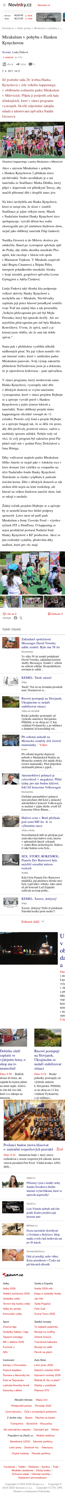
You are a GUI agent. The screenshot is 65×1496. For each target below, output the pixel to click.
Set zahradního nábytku (17, 1429)
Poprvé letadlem (12, 1370)
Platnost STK (41, 1390)
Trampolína (16, 1423)
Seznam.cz (44, 5)
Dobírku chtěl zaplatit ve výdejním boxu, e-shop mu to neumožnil (13, 1059)
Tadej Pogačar (42, 1303)
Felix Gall (39, 1308)
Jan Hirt (38, 1298)
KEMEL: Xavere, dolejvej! (39, 898)
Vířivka (55, 1429)
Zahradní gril (41, 1429)
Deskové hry (31, 1447)
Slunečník (31, 1423)
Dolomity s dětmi (12, 1390)
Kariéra (46, 1466)
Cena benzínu (13, 1411)
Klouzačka (46, 1423)
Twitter (22, 1466)
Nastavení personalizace (32, 1477)
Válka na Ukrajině (30, 711)
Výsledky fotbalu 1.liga (15, 1331)
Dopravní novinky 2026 (47, 1375)
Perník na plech (43, 1352)
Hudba (24, 873)
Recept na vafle (43, 1347)
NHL (5, 1352)
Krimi (24, 749)
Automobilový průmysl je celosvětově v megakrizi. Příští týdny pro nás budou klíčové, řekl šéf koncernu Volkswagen (41, 781)
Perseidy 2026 (43, 1405)
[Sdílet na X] (21, 618)
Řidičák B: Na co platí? (47, 1380)
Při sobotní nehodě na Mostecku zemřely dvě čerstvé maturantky (41, 741)
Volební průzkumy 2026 (16, 1293)
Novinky (6, 52)
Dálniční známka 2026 (47, 1370)
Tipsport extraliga (13, 1336)
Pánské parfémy (41, 1453)
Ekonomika (27, 652)
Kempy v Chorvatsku (15, 1365)
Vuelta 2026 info (43, 1288)
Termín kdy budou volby (16, 1303)
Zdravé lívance (42, 1336)
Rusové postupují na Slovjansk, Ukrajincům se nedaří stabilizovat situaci (41, 702)
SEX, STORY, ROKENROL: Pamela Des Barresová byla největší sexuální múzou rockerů (40, 862)
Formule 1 (9, 1347)
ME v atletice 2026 (13, 1341)
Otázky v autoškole (45, 1385)
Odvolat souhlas (41, 1474)
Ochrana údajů (20, 1474)
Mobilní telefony (45, 1435)
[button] (32, 140)
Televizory (47, 1447)
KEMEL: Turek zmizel (36, 677)
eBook (10, 64)
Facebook (9, 1466)
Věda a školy (28, 830)
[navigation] (4, 5)
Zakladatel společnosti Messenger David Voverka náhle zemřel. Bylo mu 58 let (40, 643)
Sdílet (23, 64)
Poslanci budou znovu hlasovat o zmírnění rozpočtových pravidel (28, 1147)
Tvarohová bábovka (45, 1341)
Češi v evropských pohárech (40, 1411)
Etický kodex (43, 1470)
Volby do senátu (12, 1308)
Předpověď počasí (21, 1405)
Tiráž (55, 1466)
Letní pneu (15, 1447)
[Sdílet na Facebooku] (15, 618)
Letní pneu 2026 (43, 1365)
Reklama (34, 1466)
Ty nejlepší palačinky (46, 1326)
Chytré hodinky (20, 1453)
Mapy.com (42, 1399)
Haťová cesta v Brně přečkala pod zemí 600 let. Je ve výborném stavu (40, 821)
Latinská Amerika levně (16, 1385)
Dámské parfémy (43, 1441)
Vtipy (24, 682)
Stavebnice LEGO (20, 1441)
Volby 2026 (9, 1288)
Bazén (28, 1417)
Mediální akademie (22, 1470)
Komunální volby (12, 1313)
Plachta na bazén (45, 1417)
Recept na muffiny (44, 1331)
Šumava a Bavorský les (16, 1375)
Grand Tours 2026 (44, 1313)
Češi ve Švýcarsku (13, 1380)
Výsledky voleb (11, 1298)
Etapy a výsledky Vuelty (47, 1293)
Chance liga (9, 1326)
